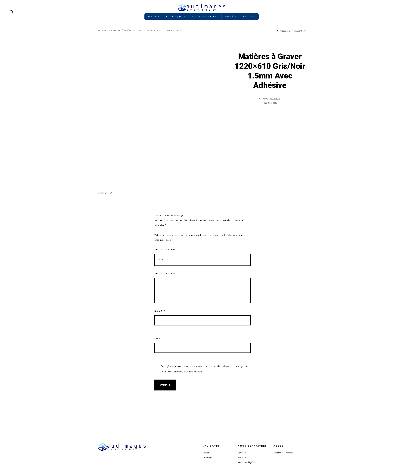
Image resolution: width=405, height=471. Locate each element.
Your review (166, 273)
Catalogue (174, 16)
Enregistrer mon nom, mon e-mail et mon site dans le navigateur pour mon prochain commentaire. (205, 369)
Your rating (166, 249)
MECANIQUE (116, 30)
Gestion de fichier (283, 453)
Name (159, 311)
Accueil (154, 16)
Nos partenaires (205, 16)
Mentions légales (247, 462)
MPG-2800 (272, 103)
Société (231, 16)
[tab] (105, 193)
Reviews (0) (105, 193)
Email (160, 338)
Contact (249, 16)
